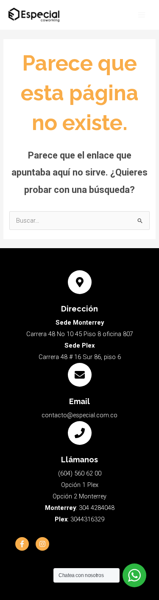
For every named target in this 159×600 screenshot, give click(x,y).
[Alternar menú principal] (142, 15)
